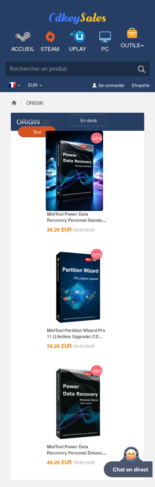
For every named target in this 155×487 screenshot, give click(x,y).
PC (105, 48)
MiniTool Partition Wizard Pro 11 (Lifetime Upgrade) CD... (76, 333)
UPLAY (77, 48)
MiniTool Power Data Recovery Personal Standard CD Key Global (76, 220)
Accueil (22, 48)
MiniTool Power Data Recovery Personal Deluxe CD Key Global (74, 452)
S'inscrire (141, 85)
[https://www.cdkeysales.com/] (77, 13)
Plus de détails (74, 204)
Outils (130, 45)
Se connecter (111, 85)
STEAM (50, 48)
